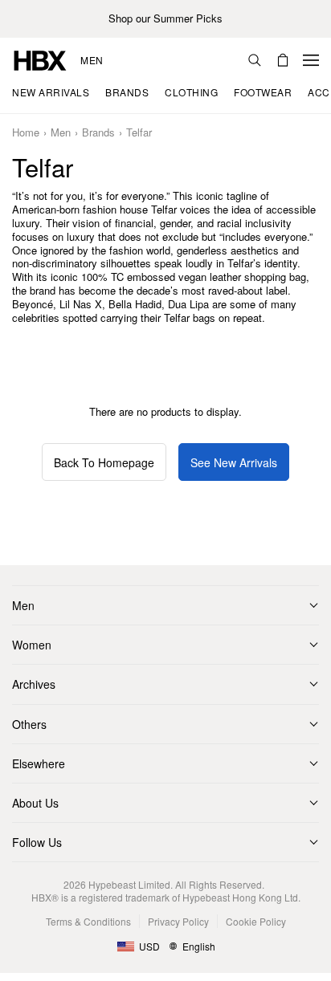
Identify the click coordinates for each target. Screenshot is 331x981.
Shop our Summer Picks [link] (165, 19)
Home (25, 133)
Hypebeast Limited (129, 884)
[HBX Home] (40, 59)
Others (29, 724)
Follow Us (37, 842)
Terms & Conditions (88, 921)
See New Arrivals (233, 462)
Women (31, 645)
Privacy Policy (178, 921)
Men (92, 60)
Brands (98, 133)
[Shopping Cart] (283, 60)
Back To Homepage (104, 462)
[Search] (255, 60)
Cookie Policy (256, 921)
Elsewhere (38, 763)
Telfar (139, 133)
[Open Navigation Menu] (311, 60)
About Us (35, 803)
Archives (33, 684)
